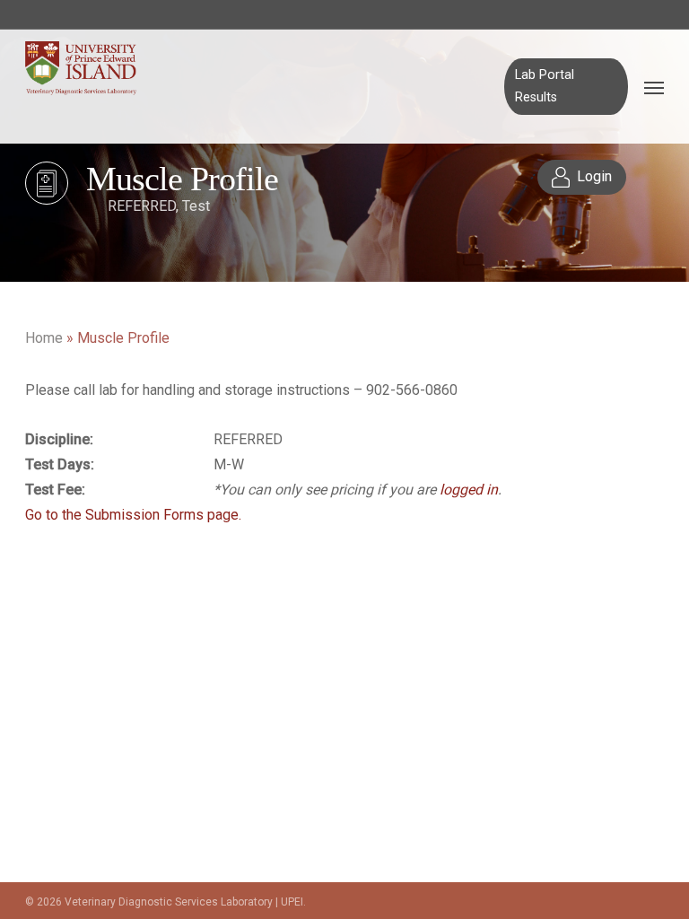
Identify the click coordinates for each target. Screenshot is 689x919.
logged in (469, 489)
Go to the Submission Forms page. (133, 514)
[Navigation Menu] (654, 87)
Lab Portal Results (544, 85)
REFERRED (142, 205)
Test (196, 205)
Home (44, 337)
